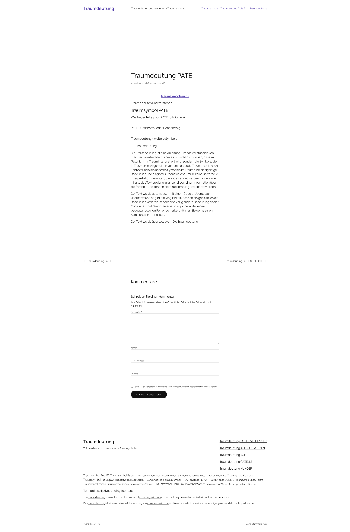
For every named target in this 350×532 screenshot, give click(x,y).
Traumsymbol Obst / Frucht (249, 479)
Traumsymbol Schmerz (142, 484)
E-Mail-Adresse (138, 360)
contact (127, 491)
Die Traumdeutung (185, 221)
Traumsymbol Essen (122, 475)
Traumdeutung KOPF (233, 455)
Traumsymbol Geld (171, 475)
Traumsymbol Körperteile (129, 479)
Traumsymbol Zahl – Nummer (243, 484)
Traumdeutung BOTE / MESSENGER (243, 441)
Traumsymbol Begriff (96, 475)
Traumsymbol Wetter (217, 484)
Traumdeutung (98, 8)
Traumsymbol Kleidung (240, 475)
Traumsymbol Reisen (118, 484)
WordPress (262, 524)
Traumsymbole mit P (156, 83)
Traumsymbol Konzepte (98, 479)
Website (134, 373)
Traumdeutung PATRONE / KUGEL (244, 261)
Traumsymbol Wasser (192, 484)
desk (144, 83)
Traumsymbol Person (94, 484)
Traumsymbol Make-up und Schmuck (163, 479)
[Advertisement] (175, 33)
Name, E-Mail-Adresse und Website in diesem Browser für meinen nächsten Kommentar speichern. (175, 386)
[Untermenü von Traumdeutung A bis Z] (246, 8)
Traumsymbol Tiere (167, 484)
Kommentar (136, 312)
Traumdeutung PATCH (99, 261)
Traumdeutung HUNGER (236, 468)
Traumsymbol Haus (216, 475)
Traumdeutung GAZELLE (236, 462)
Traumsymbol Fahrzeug (148, 475)
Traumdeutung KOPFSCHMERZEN (242, 448)
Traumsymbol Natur (194, 479)
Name (134, 347)
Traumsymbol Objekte (221, 479)
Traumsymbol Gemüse (193, 475)
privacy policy (111, 491)
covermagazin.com (150, 497)
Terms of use (92, 491)
